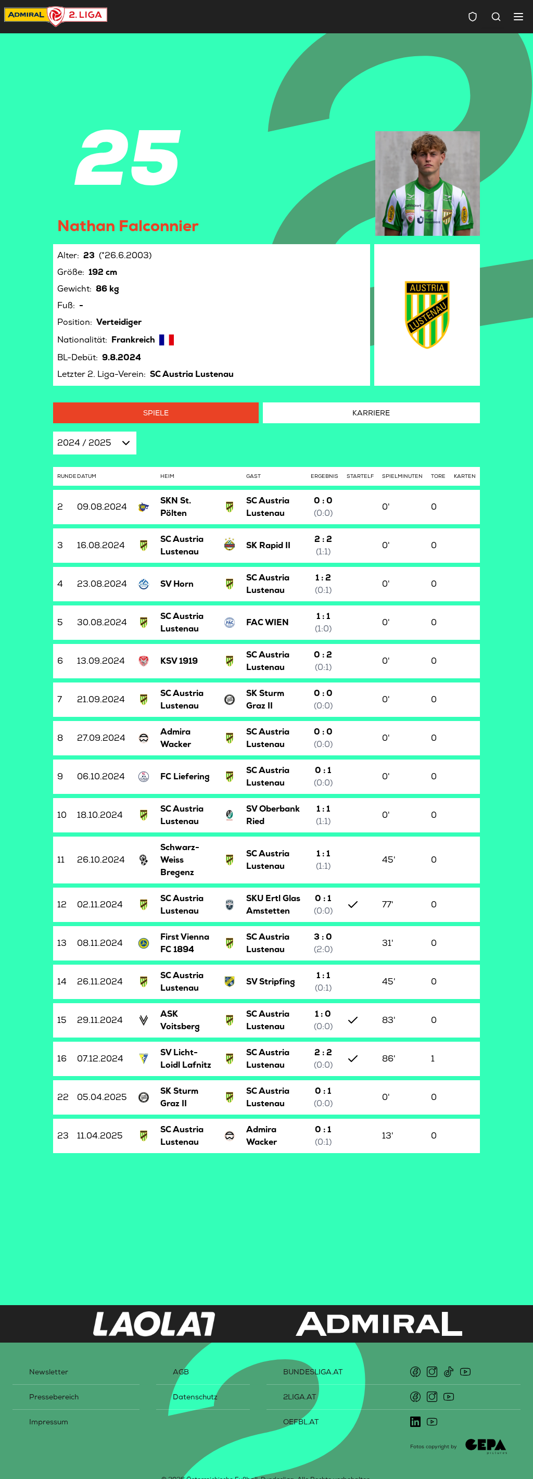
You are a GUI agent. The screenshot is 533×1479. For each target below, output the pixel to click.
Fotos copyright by (433, 1446)
